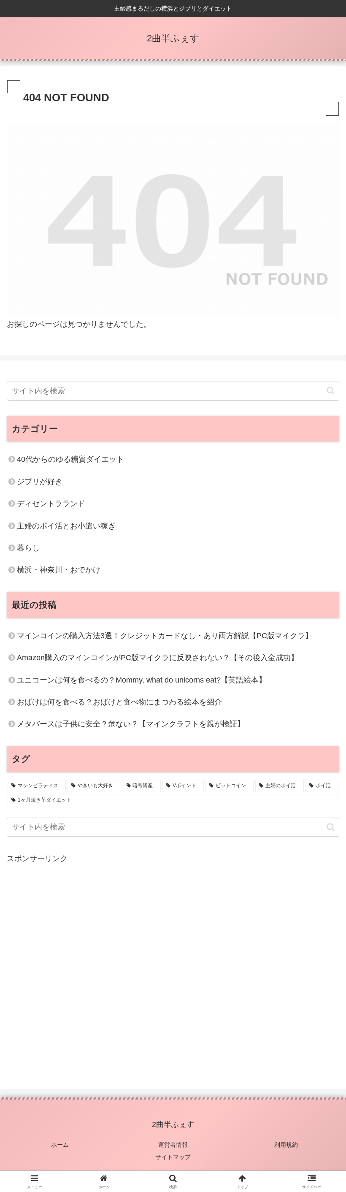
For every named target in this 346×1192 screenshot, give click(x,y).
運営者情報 (173, 1144)
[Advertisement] (173, 965)
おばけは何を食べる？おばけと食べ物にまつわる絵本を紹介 (119, 702)
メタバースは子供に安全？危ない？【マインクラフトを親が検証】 (131, 724)
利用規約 (286, 1144)
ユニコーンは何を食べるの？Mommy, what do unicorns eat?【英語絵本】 (141, 680)
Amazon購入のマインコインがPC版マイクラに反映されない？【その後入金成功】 (157, 657)
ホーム (60, 1144)
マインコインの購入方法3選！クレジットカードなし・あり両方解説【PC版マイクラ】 (165, 635)
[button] (330, 391)
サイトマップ (173, 1157)
